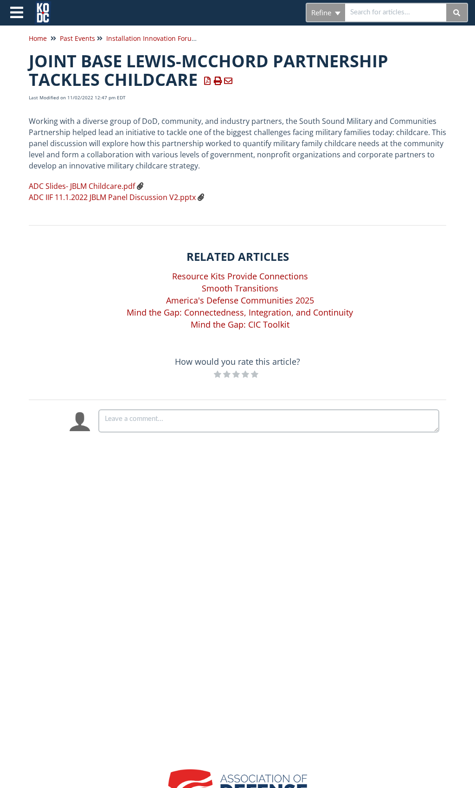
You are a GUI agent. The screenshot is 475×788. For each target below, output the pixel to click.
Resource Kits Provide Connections (240, 276)
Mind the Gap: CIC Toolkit (240, 324)
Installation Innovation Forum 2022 (160, 38)
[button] (237, 192)
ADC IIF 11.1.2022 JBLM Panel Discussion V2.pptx (112, 197)
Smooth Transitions (240, 288)
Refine (322, 12)
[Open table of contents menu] (18, 11)
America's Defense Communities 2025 (240, 300)
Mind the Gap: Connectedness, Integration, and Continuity (240, 312)
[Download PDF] (207, 80)
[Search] (457, 12)
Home (38, 38)
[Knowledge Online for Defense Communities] (46, 8)
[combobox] (396, 12)
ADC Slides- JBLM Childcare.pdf (82, 186)
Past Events (77, 38)
